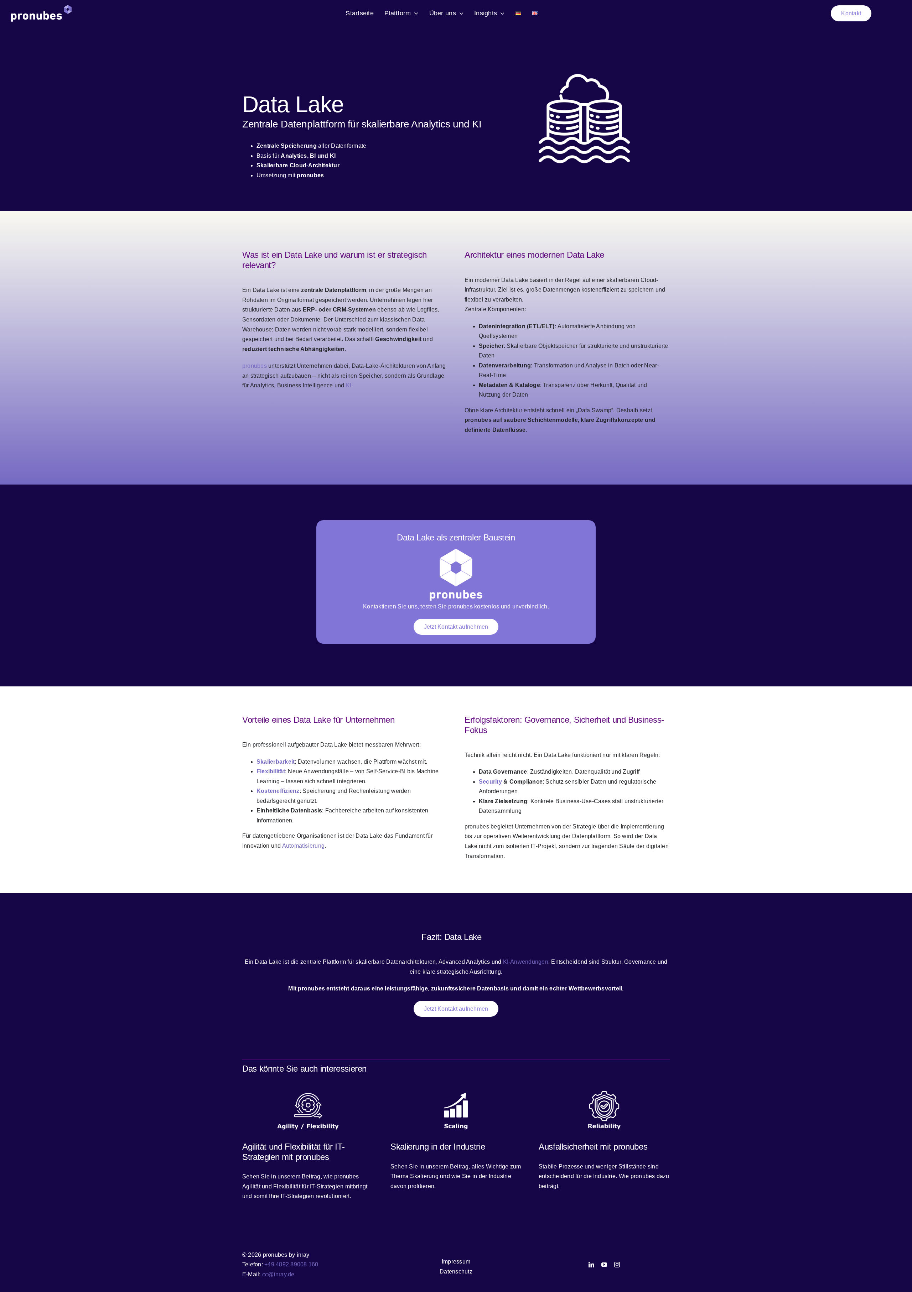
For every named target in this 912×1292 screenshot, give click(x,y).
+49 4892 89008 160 (291, 1264)
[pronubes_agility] (307, 1089)
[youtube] (604, 1264)
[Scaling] (456, 1089)
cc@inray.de (278, 1274)
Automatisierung (303, 846)
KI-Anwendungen (525, 962)
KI (348, 385)
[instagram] (617, 1264)
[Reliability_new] (604, 1089)
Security (490, 782)
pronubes (254, 366)
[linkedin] (591, 1264)
